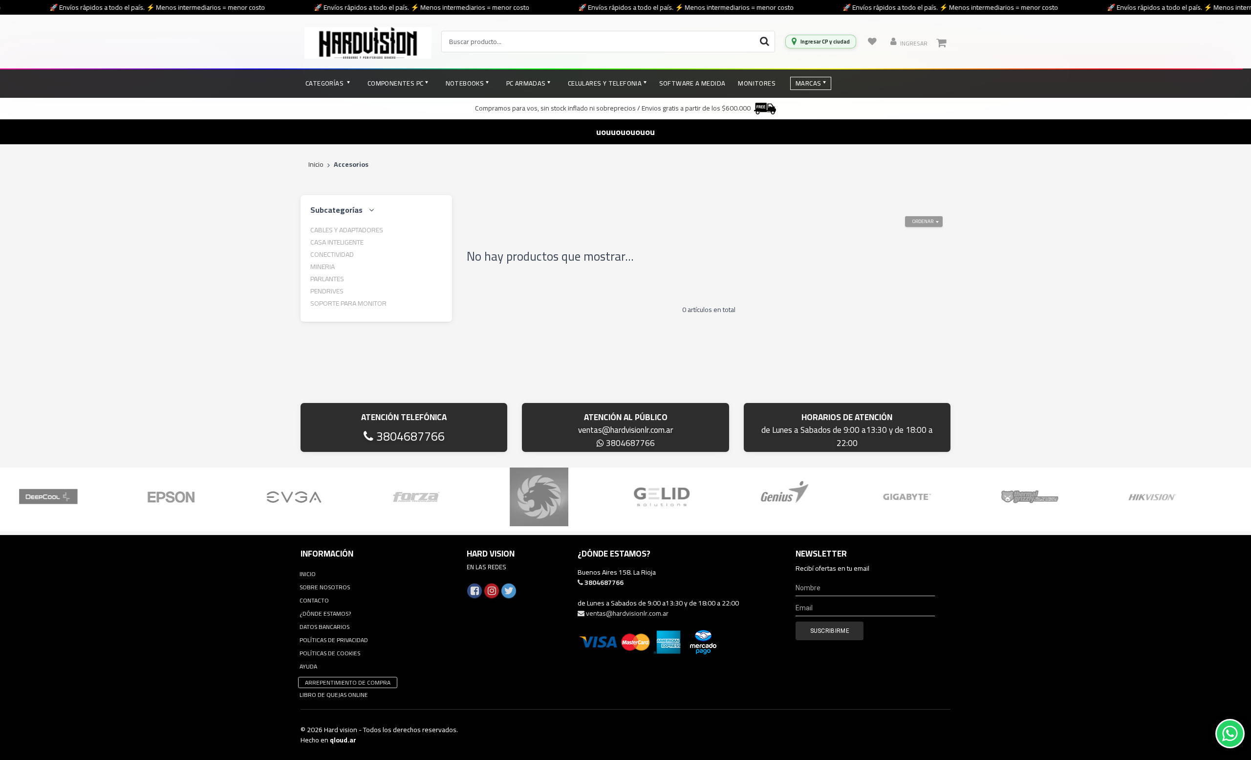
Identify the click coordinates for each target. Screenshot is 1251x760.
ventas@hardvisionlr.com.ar (625, 430)
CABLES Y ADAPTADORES (346, 230)
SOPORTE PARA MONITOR (348, 303)
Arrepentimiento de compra (347, 682)
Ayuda (308, 666)
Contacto (314, 600)
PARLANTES (327, 278)
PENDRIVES (327, 291)
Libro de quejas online (334, 694)
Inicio (316, 165)
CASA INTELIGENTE (337, 242)
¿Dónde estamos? (325, 613)
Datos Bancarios (324, 626)
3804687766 (409, 436)
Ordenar (922, 221)
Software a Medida (692, 83)
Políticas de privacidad (334, 640)
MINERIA (322, 266)
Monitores (757, 83)
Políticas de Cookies (330, 653)
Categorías (325, 83)
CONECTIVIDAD (332, 254)
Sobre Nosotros (325, 587)
